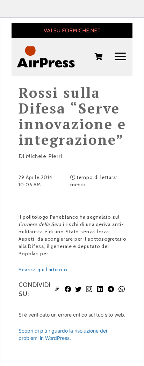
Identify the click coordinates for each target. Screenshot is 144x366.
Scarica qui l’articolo (43, 269)
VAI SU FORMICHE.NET (72, 30)
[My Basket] (99, 57)
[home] (46, 57)
